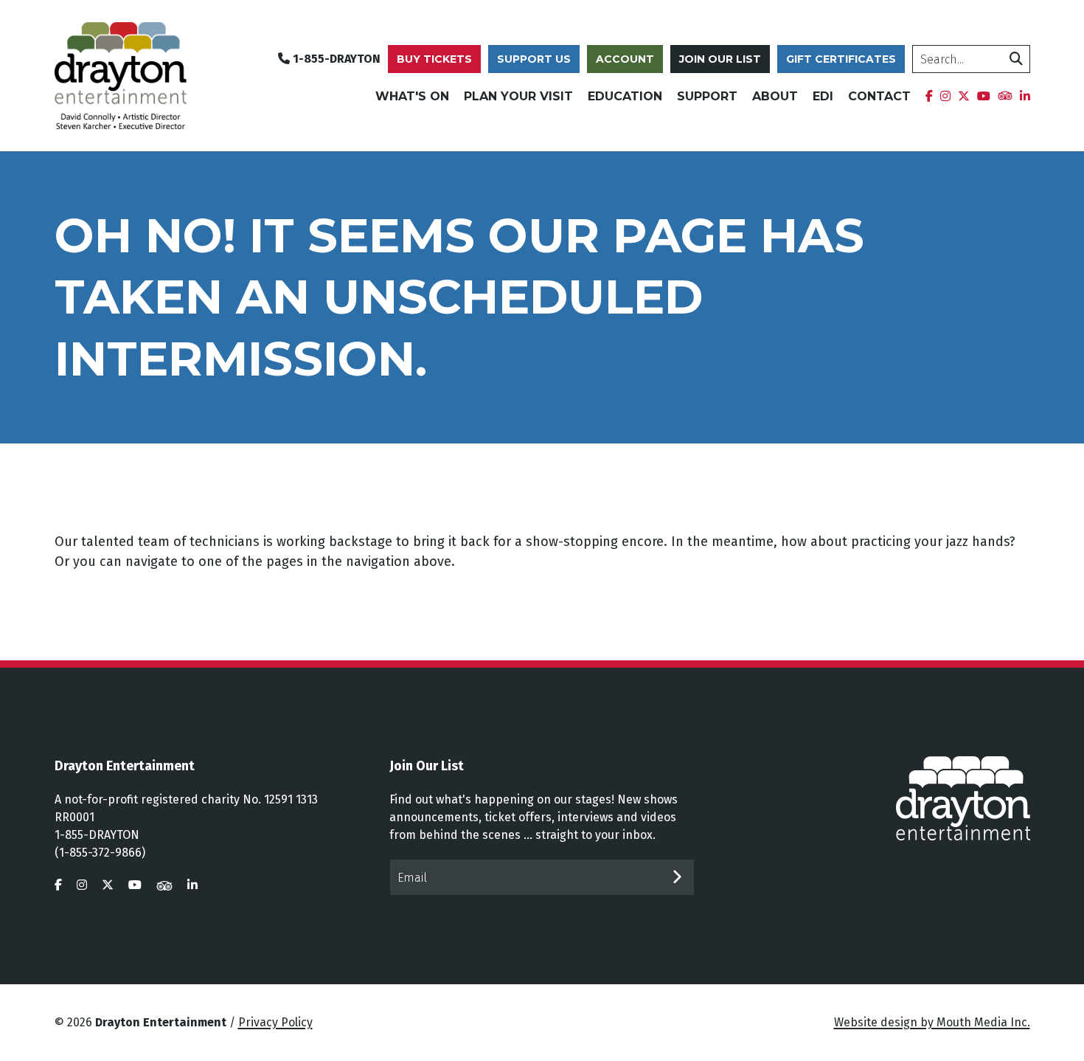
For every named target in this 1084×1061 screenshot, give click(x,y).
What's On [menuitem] (412, 96)
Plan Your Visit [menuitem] (518, 96)
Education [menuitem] (625, 96)
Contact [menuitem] (879, 96)
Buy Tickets (434, 59)
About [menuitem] (775, 96)
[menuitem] (929, 97)
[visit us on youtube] (135, 885)
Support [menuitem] (707, 96)
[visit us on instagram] (82, 885)
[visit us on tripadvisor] (164, 885)
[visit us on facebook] (58, 885)
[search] (1016, 59)
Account (625, 59)
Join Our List (720, 59)
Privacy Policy (275, 1022)
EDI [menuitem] (823, 96)
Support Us (534, 59)
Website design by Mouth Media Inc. (932, 1022)
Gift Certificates (841, 59)
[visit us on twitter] (108, 885)
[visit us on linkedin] (192, 885)
